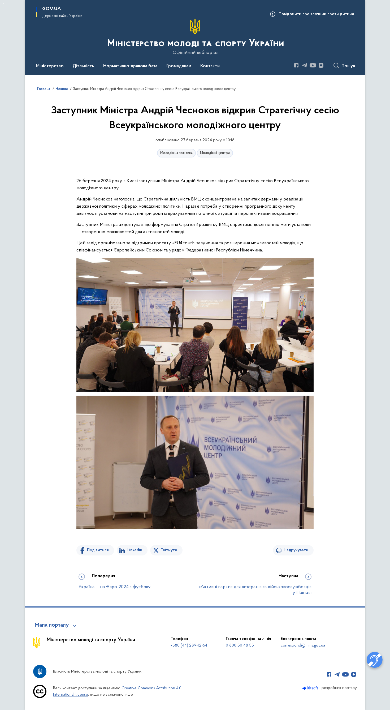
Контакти (210, 66)
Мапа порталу (52, 625)
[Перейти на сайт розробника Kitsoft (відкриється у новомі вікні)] (310, 688)
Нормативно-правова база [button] (130, 66)
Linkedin (134, 550)
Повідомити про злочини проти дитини (316, 14)
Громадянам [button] (178, 66)
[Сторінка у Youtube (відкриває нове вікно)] (313, 65)
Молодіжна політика (176, 153)
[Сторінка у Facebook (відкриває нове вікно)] (296, 65)
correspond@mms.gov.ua (303, 645)
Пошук (348, 66)
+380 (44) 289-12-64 (189, 645)
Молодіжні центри (215, 153)
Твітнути (169, 550)
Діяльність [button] (83, 66)
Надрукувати (296, 550)
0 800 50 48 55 (240, 645)
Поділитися (98, 550)
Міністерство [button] (50, 66)
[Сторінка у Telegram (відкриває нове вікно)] (304, 65)
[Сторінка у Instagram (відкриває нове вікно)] (321, 65)
